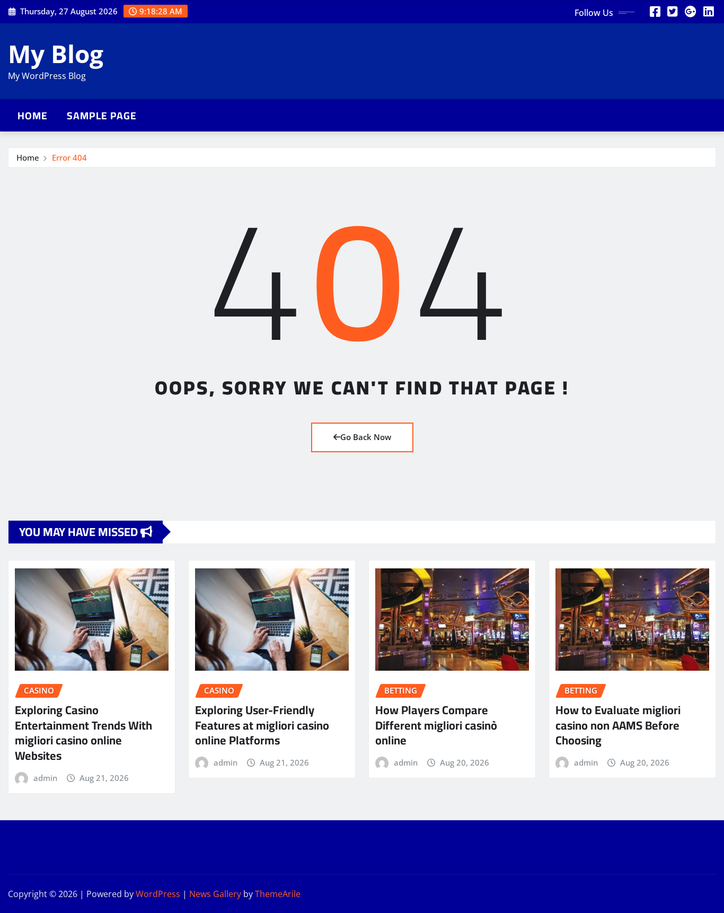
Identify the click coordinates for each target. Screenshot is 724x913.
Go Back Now (365, 437)
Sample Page (102, 115)
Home (32, 115)
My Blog (55, 53)
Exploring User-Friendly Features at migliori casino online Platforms (262, 725)
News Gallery (215, 894)
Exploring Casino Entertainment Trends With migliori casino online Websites (83, 733)
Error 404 (69, 157)
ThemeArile (278, 894)
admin (45, 777)
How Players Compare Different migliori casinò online (436, 725)
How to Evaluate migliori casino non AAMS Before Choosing (618, 725)
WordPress (158, 894)
